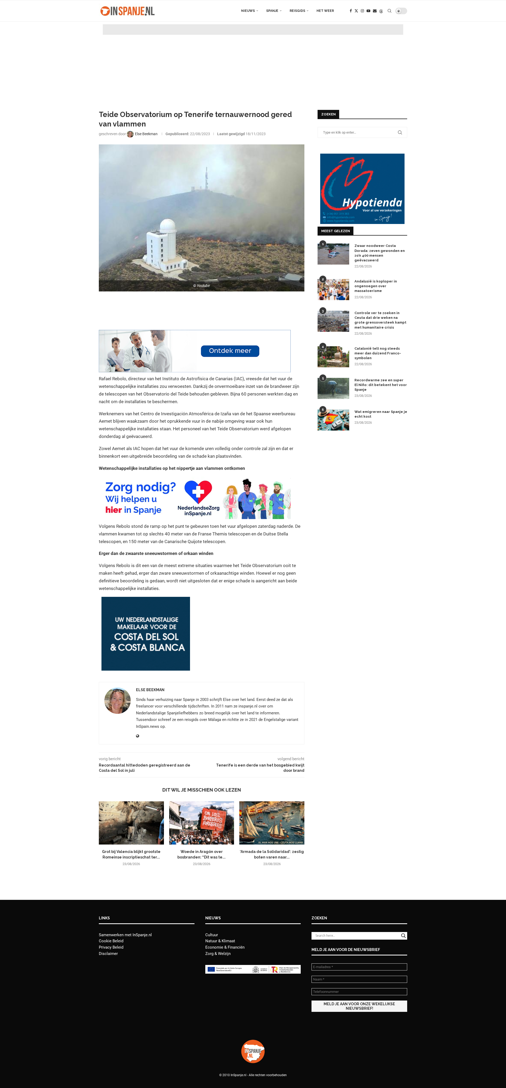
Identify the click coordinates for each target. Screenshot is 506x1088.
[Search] (389, 10)
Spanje (272, 11)
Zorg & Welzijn (218, 953)
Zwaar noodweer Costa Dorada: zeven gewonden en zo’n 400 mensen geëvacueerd (379, 253)
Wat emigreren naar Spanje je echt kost (380, 414)
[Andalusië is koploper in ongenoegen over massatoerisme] (333, 289)
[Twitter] (356, 10)
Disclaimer (108, 953)
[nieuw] (145, 600)
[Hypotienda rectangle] (362, 156)
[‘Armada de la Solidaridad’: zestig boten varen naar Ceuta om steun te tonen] (271, 823)
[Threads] (381, 10)
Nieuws (248, 11)
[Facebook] (351, 10)
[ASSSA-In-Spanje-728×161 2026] (195, 333)
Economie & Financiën (225, 947)
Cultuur (211, 935)
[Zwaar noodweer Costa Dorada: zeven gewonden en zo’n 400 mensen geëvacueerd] (333, 254)
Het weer (325, 11)
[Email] (375, 10)
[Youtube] (368, 10)
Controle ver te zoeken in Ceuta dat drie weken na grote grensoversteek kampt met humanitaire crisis (380, 320)
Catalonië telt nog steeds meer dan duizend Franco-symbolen (377, 353)
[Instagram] (362, 10)
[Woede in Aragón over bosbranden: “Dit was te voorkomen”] (201, 823)
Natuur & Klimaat (220, 941)
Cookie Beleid (111, 941)
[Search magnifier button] (403, 935)
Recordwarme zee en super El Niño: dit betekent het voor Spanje (380, 385)
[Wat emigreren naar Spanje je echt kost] (333, 420)
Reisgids (297, 11)
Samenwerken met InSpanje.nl (125, 935)
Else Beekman (150, 690)
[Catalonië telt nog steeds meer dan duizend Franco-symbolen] (333, 356)
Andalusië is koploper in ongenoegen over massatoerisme (375, 286)
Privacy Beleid (111, 947)
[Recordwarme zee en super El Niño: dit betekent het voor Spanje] (333, 388)
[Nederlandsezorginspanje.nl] (195, 480)
